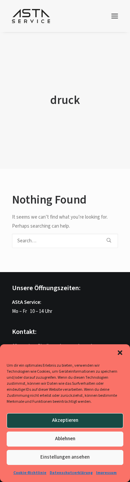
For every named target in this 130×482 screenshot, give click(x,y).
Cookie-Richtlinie (29, 473)
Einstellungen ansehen (65, 457)
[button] (120, 352)
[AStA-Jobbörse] (31, 16)
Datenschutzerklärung (71, 473)
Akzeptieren (65, 420)
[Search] (65, 241)
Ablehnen (65, 438)
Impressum (106, 473)
